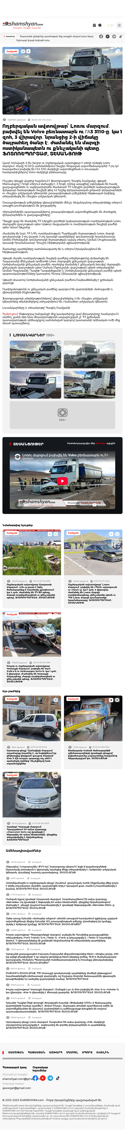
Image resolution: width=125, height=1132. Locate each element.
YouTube (101, 443)
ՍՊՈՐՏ (87, 1052)
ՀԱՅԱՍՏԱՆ (36, 1052)
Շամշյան (12, 51)
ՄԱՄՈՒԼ (72, 1052)
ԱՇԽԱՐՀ (55, 1052)
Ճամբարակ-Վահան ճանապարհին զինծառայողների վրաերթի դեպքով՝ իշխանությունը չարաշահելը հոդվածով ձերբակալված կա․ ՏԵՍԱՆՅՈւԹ (92, 754)
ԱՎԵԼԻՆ (102, 1052)
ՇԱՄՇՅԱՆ (16, 1052)
